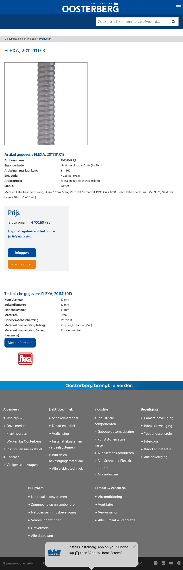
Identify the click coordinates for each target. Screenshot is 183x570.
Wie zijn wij (15, 418)
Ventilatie (105, 505)
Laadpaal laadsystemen (49, 497)
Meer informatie (20, 343)
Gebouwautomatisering (116, 432)
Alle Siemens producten (116, 453)
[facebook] (156, 563)
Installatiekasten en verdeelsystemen (65, 445)
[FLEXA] (36, 358)
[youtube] (171, 563)
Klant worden (22, 264)
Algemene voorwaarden (18, 563)
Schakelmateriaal (65, 418)
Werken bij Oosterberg (23, 442)
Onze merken (16, 426)
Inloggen (22, 253)
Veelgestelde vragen (22, 465)
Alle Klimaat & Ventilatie (116, 520)
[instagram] (179, 563)
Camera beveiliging (158, 418)
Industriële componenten (105, 421)
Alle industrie (108, 474)
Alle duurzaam (42, 536)
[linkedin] (164, 563)
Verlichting (60, 434)
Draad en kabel (63, 426)
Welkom (32, 39)
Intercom (151, 442)
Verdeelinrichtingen (46, 520)
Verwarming (107, 512)
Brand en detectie (157, 449)
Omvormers (40, 528)
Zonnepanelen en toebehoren (54, 505)
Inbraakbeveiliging (158, 426)
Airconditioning (110, 497)
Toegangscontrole (158, 434)
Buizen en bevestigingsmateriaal (66, 458)
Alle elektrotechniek (67, 469)
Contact (12, 457)
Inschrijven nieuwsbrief (24, 449)
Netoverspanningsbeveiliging (53, 512)
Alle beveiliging (156, 457)
